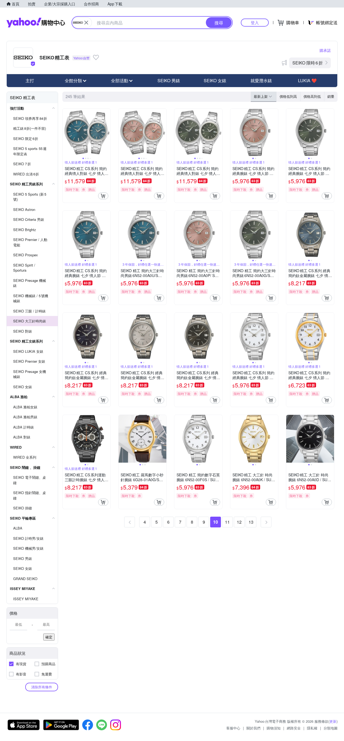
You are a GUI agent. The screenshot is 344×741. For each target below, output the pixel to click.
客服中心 (233, 728)
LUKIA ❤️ (307, 80)
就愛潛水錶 (261, 80)
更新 (332, 721)
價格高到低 (312, 96)
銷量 (330, 96)
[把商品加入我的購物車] (103, 195)
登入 (255, 22)
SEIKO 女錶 (215, 80)
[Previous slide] (66, 132)
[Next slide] (106, 132)
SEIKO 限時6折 (307, 63)
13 (251, 522)
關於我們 (253, 728)
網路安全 (294, 728)
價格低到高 (288, 96)
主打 (30, 80)
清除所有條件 (41, 686)
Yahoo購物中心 (35, 22)
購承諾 (325, 50)
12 (239, 522)
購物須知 (274, 728)
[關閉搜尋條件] (86, 22)
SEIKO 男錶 (168, 80)
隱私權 (312, 728)
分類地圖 (331, 728)
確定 (48, 636)
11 (227, 522)
